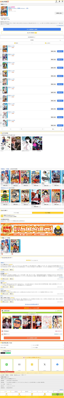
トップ (5, 391)
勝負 (5, 19)
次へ (53, 129)
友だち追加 (6, 370)
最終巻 (17, 43)
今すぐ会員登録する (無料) (32, 29)
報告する (11, 269)
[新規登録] (56, 1)
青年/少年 (26, 391)
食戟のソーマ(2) (11, 54)
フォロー (44, 370)
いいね (57, 370)
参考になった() (5, 269)
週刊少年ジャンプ (4, 187)
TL (37, 391)
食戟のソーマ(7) (11, 95)
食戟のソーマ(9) (11, 111)
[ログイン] (59, 1)
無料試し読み (59, 13)
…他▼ (27, 8)
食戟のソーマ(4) (11, 70)
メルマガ (19, 370)
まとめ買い (48, 43)
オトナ (59, 391)
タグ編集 (8, 19)
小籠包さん (2, 262)
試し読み (54, 51)
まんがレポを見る (32, 32)
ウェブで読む (47, 212)
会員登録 (2, 220)
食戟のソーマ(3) (11, 62)
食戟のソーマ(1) (11, 46)
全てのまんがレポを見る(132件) (31, 304)
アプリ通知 (32, 370)
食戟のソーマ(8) (11, 103)
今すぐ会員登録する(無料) (32, 337)
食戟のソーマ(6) (11, 87)
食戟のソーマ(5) (11, 79)
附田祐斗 (12, 8)
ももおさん (2, 271)
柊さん (2, 295)
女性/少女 (16, 391)
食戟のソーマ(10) (11, 120)
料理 (2, 19)
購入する (60, 51)
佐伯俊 (21, 8)
